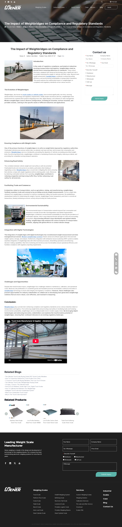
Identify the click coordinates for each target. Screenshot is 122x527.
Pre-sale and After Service (84, 504)
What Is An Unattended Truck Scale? (16, 392)
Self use (89, 82)
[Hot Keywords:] (101, 1)
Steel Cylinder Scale (39, 513)
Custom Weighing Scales (84, 495)
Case (105, 499)
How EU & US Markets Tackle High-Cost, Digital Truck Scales (24, 386)
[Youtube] (14, 2)
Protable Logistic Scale (62, 507)
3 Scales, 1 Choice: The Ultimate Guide (17, 384)
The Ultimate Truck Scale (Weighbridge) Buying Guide (21, 382)
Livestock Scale (60, 504)
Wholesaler (90, 79)
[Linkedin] (8, 2)
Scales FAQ (79, 510)
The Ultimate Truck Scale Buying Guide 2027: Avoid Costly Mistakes (26, 376)
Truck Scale (36, 495)
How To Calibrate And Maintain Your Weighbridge (20, 388)
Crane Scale (37, 501)
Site (63, 56)
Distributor (90, 73)
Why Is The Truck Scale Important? (16, 394)
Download (79, 507)
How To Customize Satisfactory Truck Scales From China (22, 378)
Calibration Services (82, 501)
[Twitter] (11, 2)
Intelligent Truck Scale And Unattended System (19, 390)
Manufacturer (91, 76)
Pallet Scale (36, 504)
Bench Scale (37, 507)
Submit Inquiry (99, 98)
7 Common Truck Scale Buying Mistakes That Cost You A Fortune (25, 380)
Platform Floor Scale (39, 498)
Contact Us (108, 507)
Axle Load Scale (38, 510)
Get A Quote (109, 8)
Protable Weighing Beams (63, 510)
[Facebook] (5, 2)
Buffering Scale (59, 498)
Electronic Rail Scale (61, 501)
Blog (105, 503)
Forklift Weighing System (62, 495)
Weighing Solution (81, 498)
